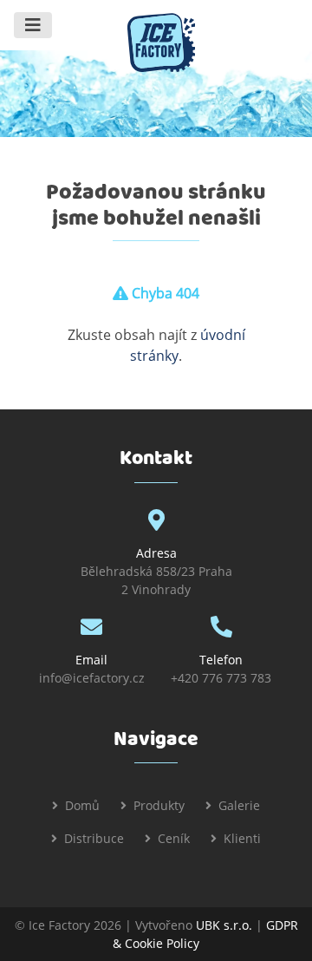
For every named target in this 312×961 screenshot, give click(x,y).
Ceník (174, 838)
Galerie (239, 805)
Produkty (159, 805)
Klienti (242, 838)
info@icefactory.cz (92, 678)
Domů (82, 805)
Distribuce (94, 838)
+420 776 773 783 (221, 678)
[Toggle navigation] (33, 25)
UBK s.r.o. (224, 925)
